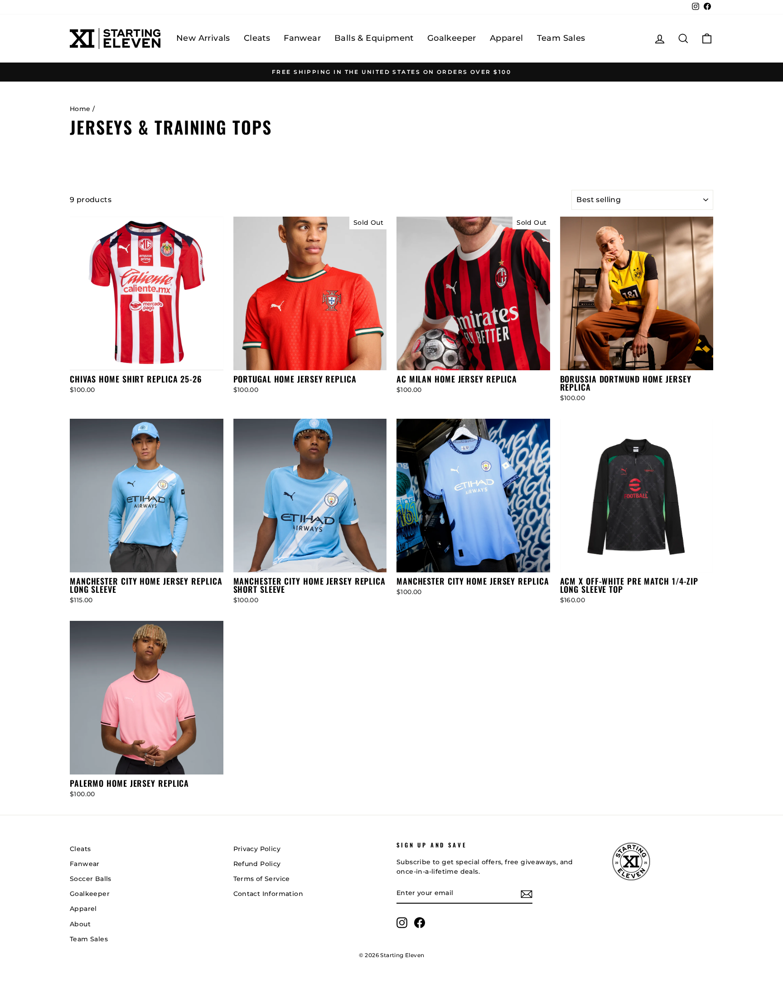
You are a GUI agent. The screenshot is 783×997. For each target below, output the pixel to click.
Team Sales (561, 38)
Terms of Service (261, 878)
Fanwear (302, 38)
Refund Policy (257, 863)
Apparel (506, 38)
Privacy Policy (257, 848)
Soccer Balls (90, 878)
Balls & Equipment (374, 38)
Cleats (257, 38)
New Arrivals (203, 38)
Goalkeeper (451, 38)
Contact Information (268, 893)
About (80, 924)
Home (80, 108)
